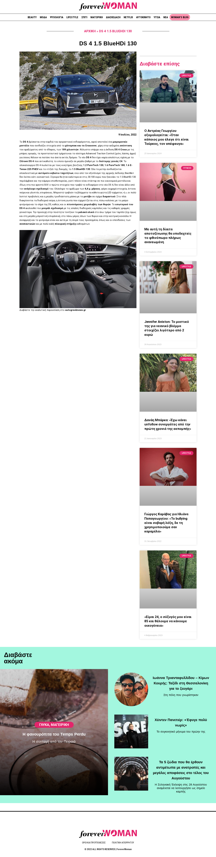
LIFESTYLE (72, 17)
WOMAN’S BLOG (179, 17)
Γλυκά (44, 725)
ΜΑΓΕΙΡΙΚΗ (96, 17)
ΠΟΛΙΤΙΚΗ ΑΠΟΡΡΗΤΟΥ (123, 842)
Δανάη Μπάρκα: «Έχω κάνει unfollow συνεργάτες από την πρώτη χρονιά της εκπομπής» (167, 424)
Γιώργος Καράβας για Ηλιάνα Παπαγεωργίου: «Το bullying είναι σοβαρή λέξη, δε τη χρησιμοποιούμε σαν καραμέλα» (166, 522)
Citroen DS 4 (26, 161)
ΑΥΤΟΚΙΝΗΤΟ (143, 17)
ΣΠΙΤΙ (84, 17)
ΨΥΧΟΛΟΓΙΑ (56, 17)
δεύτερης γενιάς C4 (110, 161)
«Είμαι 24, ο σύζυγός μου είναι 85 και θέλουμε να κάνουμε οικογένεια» (167, 621)
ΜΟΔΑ (43, 17)
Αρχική (90, 31)
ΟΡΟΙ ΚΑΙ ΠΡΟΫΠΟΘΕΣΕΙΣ (94, 842)
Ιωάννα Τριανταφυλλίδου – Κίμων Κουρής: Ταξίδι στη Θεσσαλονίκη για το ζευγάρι (181, 683)
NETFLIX (128, 17)
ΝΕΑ (165, 17)
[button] (212, 6)
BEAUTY (32, 17)
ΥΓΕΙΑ (157, 17)
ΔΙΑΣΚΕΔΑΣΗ (113, 17)
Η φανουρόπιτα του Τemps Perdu (54, 734)
